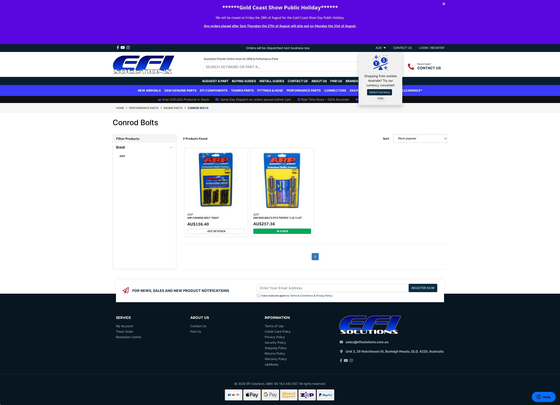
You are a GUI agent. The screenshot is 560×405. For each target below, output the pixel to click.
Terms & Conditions (301, 295)
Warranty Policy (276, 359)
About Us (319, 81)
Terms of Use (274, 326)
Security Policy (275, 342)
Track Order (124, 331)
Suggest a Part (215, 81)
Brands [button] (352, 81)
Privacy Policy (324, 295)
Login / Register (431, 48)
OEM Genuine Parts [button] (180, 90)
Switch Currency (379, 92)
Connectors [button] (335, 90)
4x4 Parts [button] (358, 90)
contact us (402, 48)
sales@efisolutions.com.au (367, 342)
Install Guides (271, 81)
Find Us (336, 81)
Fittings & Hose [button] (270, 90)
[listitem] (144, 156)
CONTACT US (429, 68)
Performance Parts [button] (304, 90)
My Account (124, 326)
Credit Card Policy (278, 331)
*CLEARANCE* (411, 90)
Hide (380, 98)
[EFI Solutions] (143, 64)
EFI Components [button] (214, 90)
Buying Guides (244, 81)
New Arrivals (149, 90)
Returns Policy (275, 353)
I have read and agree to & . (297, 295)
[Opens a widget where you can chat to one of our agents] (544, 397)
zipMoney (272, 364)
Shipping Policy (276, 348)
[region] (145, 201)
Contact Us (298, 81)
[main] (315, 208)
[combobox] (284, 67)
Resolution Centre (128, 337)
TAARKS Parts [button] (242, 90)
